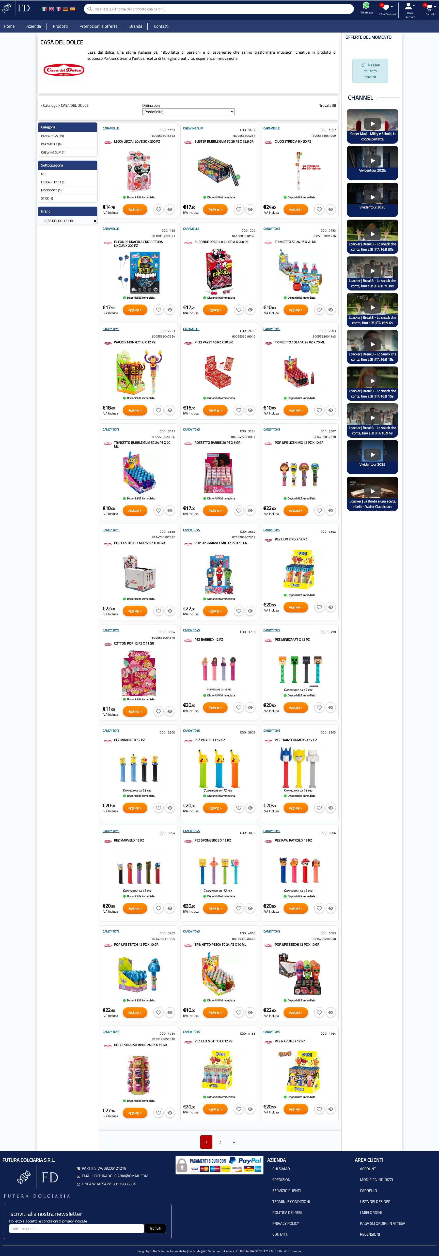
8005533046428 (243, 938)
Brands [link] (135, 26)
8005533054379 (163, 637)
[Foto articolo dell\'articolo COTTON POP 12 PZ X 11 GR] (139, 673)
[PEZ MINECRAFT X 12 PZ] (268, 640)
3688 (171, 531)
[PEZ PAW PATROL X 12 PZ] (268, 841)
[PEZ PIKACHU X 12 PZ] (188, 741)
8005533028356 (163, 436)
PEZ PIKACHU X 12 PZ (210, 739)
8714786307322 (163, 537)
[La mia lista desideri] (387, 7)
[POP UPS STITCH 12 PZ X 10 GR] (108, 945)
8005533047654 (163, 336)
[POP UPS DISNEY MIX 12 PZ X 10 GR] (108, 544)
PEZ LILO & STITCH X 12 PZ (213, 1041)
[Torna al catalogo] (95, 220)
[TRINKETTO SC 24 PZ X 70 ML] (268, 243)
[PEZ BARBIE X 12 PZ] (188, 640)
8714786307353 (243, 537)
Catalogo (50, 105)
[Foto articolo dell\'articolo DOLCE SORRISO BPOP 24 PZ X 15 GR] (139, 1075)
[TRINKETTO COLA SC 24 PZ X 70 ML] (268, 343)
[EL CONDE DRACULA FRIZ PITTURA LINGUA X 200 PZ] (108, 243)
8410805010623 (163, 236)
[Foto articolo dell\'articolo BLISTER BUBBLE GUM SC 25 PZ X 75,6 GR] (219, 171)
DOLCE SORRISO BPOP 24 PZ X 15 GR (140, 1044)
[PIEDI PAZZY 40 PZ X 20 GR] (188, 343)
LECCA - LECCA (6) (53, 182)
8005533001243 (324, 336)
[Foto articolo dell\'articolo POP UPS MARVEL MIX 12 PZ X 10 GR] (219, 573)
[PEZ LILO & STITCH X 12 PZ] (188, 1042)
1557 (332, 130)
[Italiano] (44, 9)
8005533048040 (243, 336)
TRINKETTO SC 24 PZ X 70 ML (295, 241)
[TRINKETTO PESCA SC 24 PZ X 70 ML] (188, 945)
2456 (251, 330)
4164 (332, 1033)
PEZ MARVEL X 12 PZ (129, 840)
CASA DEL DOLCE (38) (58, 220)
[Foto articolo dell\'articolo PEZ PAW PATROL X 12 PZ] (299, 870)
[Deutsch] (65, 9)
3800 (171, 732)
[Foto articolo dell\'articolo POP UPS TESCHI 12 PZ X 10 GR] (299, 974)
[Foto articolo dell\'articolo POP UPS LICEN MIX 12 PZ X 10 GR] (299, 472)
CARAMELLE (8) (51, 144)
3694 (171, 632)
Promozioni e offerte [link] (99, 26)
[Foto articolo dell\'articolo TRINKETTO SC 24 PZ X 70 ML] (299, 272)
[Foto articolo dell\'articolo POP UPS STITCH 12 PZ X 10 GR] (139, 974)
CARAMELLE (111, 128)
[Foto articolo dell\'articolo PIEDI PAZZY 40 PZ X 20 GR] (219, 372)
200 (252, 230)
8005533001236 (324, 236)
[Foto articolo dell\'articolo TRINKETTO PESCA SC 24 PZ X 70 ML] (219, 974)
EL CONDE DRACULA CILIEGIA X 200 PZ (221, 241)
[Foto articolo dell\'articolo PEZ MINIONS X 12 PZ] (139, 770)
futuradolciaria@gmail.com (121, 1176)
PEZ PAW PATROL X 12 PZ (293, 840)
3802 (251, 732)
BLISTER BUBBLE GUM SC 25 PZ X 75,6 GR (224, 141)
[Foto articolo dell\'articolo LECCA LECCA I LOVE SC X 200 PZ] (139, 171)
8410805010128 (243, 236)
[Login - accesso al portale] (410, 6)
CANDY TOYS (271, 228)
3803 (332, 732)
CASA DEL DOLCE (74, 105)
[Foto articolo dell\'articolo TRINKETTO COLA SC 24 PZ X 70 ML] (299, 372)
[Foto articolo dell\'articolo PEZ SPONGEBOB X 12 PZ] (219, 870)
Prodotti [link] (60, 26)
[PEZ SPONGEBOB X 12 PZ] (188, 841)
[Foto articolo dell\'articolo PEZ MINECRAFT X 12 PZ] (299, 669)
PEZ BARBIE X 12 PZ (209, 639)
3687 (332, 431)
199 (172, 230)
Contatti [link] (161, 26)
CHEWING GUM (193, 128)
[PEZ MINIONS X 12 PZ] (108, 741)
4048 (251, 933)
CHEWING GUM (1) (53, 152)
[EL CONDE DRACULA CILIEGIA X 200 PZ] (188, 243)
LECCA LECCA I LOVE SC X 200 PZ (137, 141)
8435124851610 (163, 1039)
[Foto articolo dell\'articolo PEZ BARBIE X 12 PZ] (219, 669)
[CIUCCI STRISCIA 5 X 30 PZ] (268, 142)
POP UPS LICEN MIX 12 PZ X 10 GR (299, 442)
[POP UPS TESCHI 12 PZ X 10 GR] (268, 945)
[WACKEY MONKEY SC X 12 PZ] (108, 343)
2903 (332, 330)
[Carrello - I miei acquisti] (430, 7)
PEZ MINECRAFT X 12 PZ (292, 639)
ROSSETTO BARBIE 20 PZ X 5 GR (217, 442)
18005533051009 (323, 135)
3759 (251, 632)
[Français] (58, 9)
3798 (332, 632)
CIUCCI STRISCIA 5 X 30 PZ (293, 141)
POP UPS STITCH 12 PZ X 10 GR (136, 944)
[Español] (72, 9)
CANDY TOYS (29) (52, 136)
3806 (332, 832)
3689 (251, 531)
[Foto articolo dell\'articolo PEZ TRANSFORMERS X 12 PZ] (299, 770)
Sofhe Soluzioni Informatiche (168, 1251)
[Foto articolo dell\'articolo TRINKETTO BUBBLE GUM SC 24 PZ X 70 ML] (139, 472)
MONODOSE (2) (51, 190)
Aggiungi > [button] (135, 209)
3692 (332, 531)
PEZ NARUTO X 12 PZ (290, 1041)
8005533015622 (163, 135)
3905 (171, 933)
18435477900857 (242, 436)
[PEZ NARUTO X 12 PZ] (268, 1042)
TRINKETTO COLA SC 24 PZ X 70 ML (300, 342)
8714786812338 (324, 436)
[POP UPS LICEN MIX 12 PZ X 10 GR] (268, 443)
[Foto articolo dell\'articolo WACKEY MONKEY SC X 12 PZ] (139, 372)
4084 (171, 1033)
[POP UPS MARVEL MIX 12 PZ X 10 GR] (188, 544)
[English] (51, 9)
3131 (171, 431)
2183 (332, 230)
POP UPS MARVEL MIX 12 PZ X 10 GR (221, 542)
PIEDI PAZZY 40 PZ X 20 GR (214, 342)
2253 (171, 330)
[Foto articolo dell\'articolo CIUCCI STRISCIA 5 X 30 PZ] (299, 171)
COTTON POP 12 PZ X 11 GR (134, 643)
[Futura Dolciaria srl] (15, 8)
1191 (171, 130)
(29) (43, 174)
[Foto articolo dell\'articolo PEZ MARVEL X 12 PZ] (139, 870)
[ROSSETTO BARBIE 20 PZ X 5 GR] (188, 443)
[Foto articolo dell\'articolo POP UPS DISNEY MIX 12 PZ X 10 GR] (139, 573)
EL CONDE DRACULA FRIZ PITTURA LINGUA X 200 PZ (138, 243)
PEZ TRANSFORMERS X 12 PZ (296, 739)
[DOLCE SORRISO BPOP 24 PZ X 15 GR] (108, 1046)
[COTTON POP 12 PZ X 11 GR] (108, 644)
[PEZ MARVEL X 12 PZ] (108, 841)
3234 (251, 431)
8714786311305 (163, 938)
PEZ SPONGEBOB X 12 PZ (213, 840)
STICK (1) (47, 198)
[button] (158, 209)
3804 (171, 832)
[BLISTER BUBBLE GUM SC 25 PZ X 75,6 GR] (188, 142)
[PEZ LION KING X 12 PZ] (268, 540)
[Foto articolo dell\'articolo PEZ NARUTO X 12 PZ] (299, 1071)
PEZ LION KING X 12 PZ (291, 539)
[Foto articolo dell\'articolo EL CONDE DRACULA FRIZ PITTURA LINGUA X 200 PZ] (139, 272)
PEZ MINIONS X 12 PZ (129, 739)
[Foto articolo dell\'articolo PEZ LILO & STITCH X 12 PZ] (219, 1071)
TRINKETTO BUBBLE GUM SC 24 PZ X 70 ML (142, 444)
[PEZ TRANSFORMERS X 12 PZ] (268, 741)
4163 (251, 1033)
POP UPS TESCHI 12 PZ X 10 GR (297, 944)
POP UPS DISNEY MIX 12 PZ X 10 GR (139, 542)
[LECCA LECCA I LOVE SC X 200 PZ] (108, 142)
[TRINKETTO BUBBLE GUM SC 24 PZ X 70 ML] (108, 443)
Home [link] (9, 26)
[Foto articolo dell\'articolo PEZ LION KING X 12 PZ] (299, 569)
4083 (332, 933)
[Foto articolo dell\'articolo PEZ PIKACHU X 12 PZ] (219, 770)
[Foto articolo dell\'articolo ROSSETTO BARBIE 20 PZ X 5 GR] (219, 472)
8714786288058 (324, 938)
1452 (251, 130)
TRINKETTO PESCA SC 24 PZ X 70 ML (220, 944)
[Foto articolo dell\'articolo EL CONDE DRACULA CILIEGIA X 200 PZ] (219, 272)
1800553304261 (243, 135)
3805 (251, 832)
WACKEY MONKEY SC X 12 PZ (134, 342)
